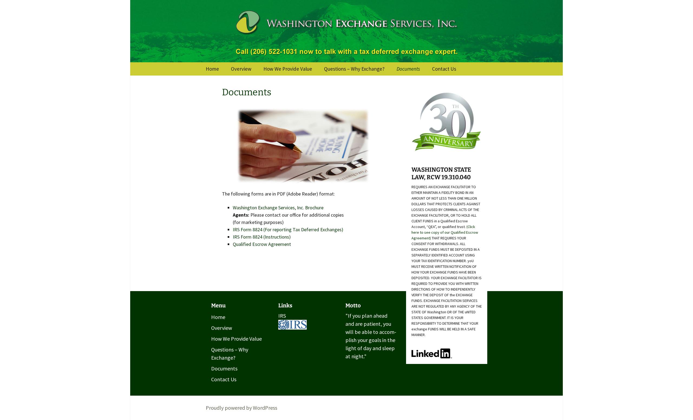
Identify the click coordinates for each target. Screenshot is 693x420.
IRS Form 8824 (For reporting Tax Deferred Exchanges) (288, 229)
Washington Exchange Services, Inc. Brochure (278, 207)
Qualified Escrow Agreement (262, 244)
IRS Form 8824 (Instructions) (262, 237)
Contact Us (444, 69)
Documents (408, 69)
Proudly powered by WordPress (241, 407)
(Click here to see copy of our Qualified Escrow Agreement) (444, 232)
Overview (241, 69)
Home (212, 69)
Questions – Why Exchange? (354, 69)
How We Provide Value (287, 69)
